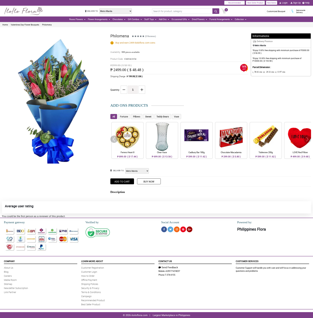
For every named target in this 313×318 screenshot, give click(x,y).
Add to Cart (122, 181)
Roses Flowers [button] (76, 19)
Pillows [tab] (136, 116)
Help (307, 2)
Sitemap (8, 284)
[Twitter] (170, 229)
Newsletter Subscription (16, 288)
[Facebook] (164, 229)
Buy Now (148, 181)
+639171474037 (172, 271)
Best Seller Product (255, 2)
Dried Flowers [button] (198, 19)
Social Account (170, 222)
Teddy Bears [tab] (162, 116)
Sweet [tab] (148, 116)
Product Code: (123, 58)
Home (5, 24)
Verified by (92, 222)
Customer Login (89, 271)
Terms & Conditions (91, 292)
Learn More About (92, 261)
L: (257, 72)
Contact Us (165, 261)
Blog (6, 271)
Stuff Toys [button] (149, 19)
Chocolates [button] (117, 19)
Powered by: (244, 222)
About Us (8, 267)
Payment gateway (14, 222)
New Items (271, 2)
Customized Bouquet (276, 11)
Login (285, 2)
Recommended (234, 2)
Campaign (86, 296)
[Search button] (215, 11)
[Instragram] (177, 229)
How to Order (88, 275)
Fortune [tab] (124, 116)
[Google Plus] (189, 229)
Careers (8, 275)
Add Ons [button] (163, 19)
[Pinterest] (183, 229)
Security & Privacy (90, 288)
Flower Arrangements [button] (98, 19)
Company (9, 261)
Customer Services (247, 261)
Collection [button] (239, 19)
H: (280, 72)
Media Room (10, 279)
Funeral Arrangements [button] (219, 19)
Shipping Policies (89, 284)
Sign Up (297, 2)
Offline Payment (89, 279)
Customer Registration (92, 267)
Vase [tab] (176, 116)
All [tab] (113, 116)
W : (268, 72)
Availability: (125, 52)
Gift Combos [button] (133, 19)
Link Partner (10, 292)
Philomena (47, 24)
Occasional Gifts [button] (179, 19)
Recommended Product (93, 300)
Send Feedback (170, 267)
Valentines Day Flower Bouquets (25, 24)
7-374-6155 (170, 274)
